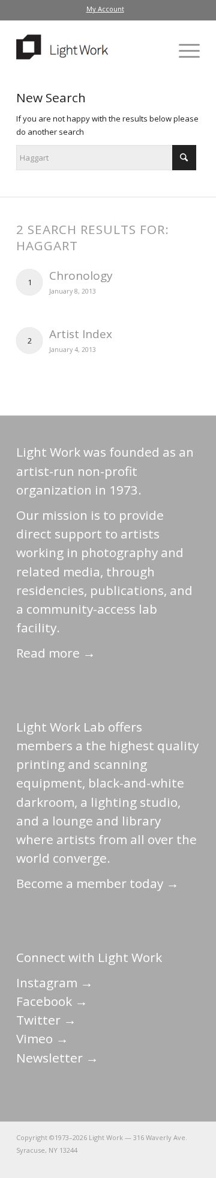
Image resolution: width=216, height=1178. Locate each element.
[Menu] (183, 50)
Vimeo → (42, 1038)
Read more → (55, 652)
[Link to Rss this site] (191, 1163)
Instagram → (54, 982)
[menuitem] (105, 9)
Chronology (81, 275)
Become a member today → (97, 883)
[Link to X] (101, 1163)
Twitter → (46, 1019)
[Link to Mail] (83, 1163)
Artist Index (80, 334)
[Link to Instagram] (137, 1163)
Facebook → (52, 1001)
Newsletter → (57, 1057)
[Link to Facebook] (119, 1163)
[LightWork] (89, 50)
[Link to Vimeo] (155, 1163)
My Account (105, 8)
